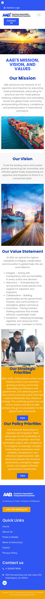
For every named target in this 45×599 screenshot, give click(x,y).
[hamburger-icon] (39, 15)
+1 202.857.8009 (13, 568)
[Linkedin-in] (2, 2)
